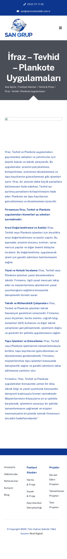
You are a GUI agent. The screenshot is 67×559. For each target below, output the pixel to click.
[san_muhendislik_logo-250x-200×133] (18, 20)
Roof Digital (36, 533)
